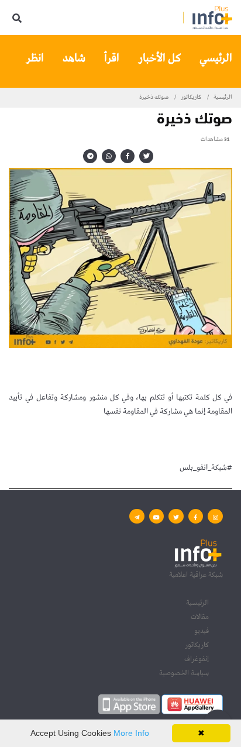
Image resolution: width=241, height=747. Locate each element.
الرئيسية (223, 97)
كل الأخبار (159, 58)
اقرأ (111, 58)
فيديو (201, 631)
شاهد (74, 58)
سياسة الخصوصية (184, 673)
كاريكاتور (191, 97)
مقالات (200, 617)
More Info (131, 733)
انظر (35, 58)
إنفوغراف (196, 659)
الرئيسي (215, 58)
